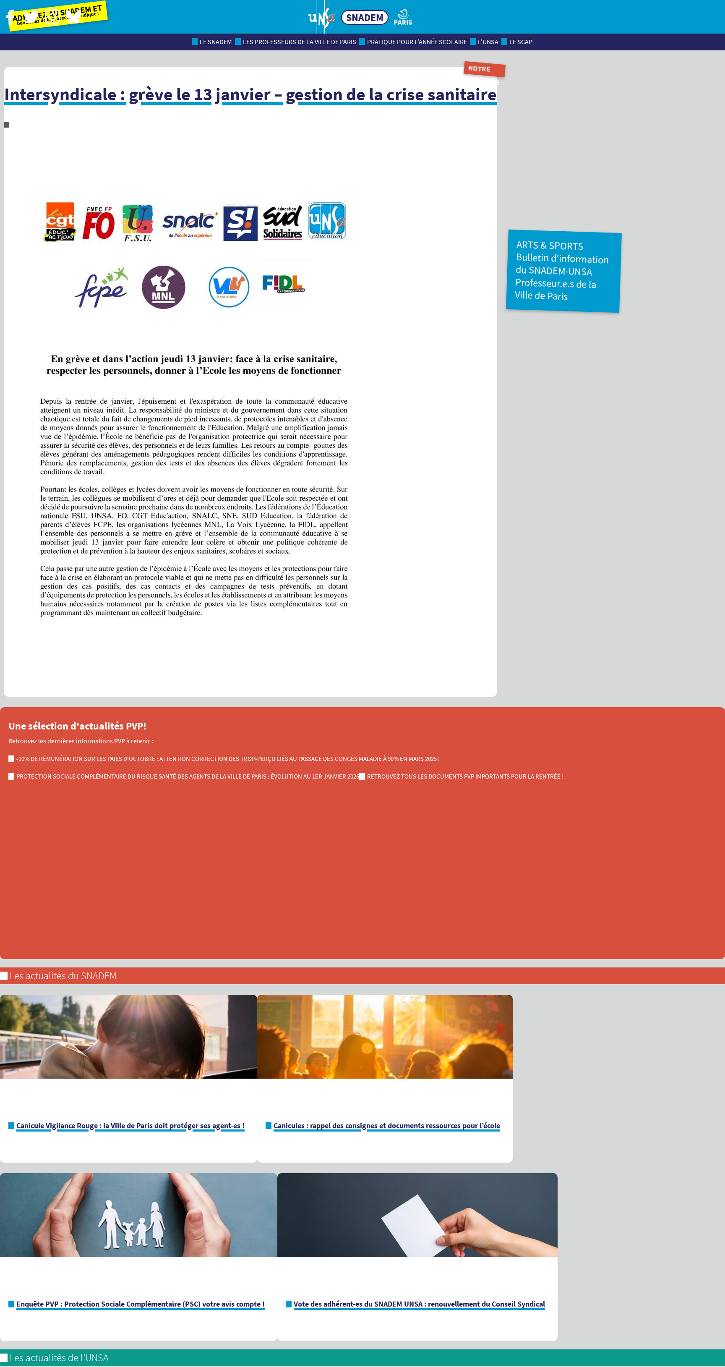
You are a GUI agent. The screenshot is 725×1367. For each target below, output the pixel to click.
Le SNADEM (216, 41)
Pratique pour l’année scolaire (417, 41)
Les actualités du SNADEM (63, 976)
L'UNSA (488, 41)
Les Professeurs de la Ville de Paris (299, 41)
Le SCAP (520, 41)
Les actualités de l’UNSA (59, 1357)
